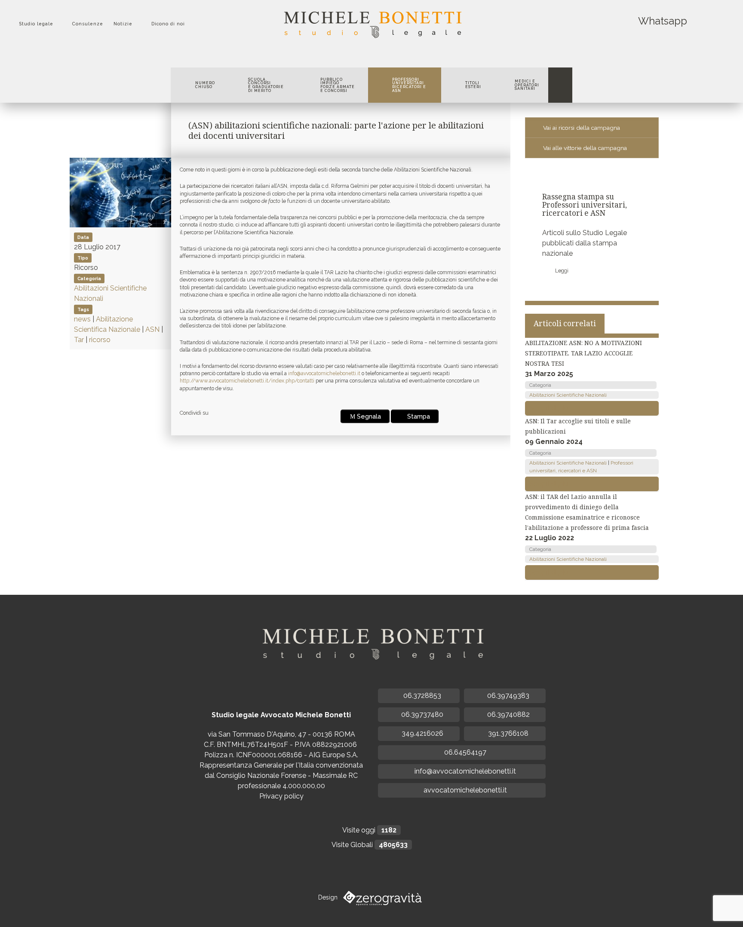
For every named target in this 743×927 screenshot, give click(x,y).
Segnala (369, 416)
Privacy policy (281, 796)
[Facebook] (346, 57)
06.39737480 (421, 714)
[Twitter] (356, 57)
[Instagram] (389, 57)
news (82, 319)
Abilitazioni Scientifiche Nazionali (568, 395)
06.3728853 (421, 695)
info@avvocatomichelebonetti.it (324, 373)
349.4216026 (421, 733)
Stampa (418, 416)
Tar (79, 340)
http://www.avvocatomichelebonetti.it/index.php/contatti (247, 381)
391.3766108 (507, 733)
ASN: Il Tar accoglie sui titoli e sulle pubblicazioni (578, 426)
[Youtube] (367, 57)
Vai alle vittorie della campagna (585, 147)
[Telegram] (398, 57)
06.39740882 (507, 714)
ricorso (100, 340)
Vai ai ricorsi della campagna (581, 127)
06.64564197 (464, 752)
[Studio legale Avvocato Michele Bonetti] (371, 22)
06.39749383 (507, 695)
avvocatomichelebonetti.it (464, 790)
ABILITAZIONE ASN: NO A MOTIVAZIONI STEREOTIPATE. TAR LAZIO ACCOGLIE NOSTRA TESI (583, 353)
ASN (152, 329)
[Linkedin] (378, 57)
